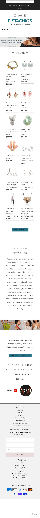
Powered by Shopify (25, 485)
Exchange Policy (20, 418)
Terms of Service (20, 420)
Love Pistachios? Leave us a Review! (20, 425)
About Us (20, 410)
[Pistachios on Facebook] (15, 15)
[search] (20, 1)
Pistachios (16, 485)
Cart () (28, 5)
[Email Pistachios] (25, 15)
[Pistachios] (20, 21)
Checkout (20, 8)
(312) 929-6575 (13, 5)
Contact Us (20, 415)
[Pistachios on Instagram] (21, 15)
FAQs (20, 412)
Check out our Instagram (20, 355)
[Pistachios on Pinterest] (18, 15)
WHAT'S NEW (20, 53)
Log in (20, 5)
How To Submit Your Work (20, 423)
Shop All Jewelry (20, 229)
